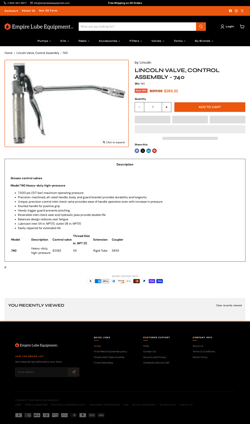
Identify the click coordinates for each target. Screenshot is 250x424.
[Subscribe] (73, 372)
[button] (152, 119)
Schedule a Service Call (156, 362)
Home (8, 53)
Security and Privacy (154, 357)
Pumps (43, 41)
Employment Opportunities (109, 357)
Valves (156, 41)
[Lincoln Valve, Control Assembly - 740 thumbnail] (14, 157)
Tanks (179, 41)
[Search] (201, 26)
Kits (63, 41)
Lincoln (145, 62)
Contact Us (149, 351)
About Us (28, 10)
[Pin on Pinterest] (154, 151)
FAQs (146, 346)
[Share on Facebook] (137, 151)
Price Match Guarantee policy (110, 351)
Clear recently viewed (229, 305)
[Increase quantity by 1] (166, 107)
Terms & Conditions (204, 351)
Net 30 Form (48, 10)
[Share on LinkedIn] (148, 151)
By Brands (203, 41)
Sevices (11, 10)
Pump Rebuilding (103, 362)
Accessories (108, 41)
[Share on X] (143, 151)
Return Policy (200, 357)
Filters (135, 41)
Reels (83, 41)
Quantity (140, 98)
